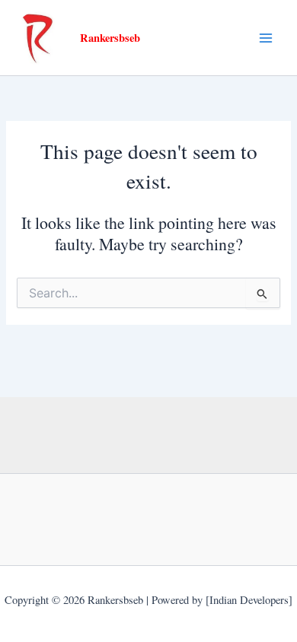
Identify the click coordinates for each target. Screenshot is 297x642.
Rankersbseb (110, 38)
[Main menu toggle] (266, 38)
